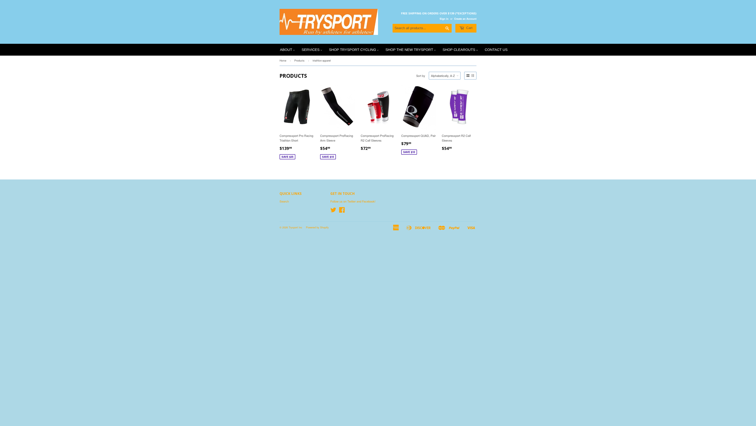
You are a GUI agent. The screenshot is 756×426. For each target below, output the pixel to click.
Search (284, 201)
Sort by (420, 76)
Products (299, 60)
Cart (468, 28)
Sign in (444, 19)
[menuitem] (287, 50)
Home (283, 60)
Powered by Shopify (317, 227)
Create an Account (465, 19)
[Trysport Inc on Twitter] (333, 211)
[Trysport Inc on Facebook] (342, 211)
